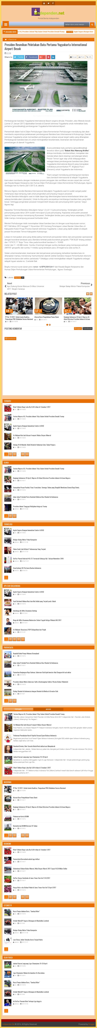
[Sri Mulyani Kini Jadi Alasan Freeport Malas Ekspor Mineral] (8, 728)
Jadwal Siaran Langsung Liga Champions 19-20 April (30, 757)
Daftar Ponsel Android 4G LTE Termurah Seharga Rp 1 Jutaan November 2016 (38, 558)
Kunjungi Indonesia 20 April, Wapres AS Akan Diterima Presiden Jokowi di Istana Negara (77, 319)
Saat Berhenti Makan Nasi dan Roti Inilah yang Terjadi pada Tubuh (34, 601)
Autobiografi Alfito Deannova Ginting (25, 610)
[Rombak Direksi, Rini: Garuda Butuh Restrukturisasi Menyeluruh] (8, 749)
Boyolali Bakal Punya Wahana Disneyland (26, 653)
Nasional (18, 278)
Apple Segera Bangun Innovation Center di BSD (28, 425)
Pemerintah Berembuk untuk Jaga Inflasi (26, 859)
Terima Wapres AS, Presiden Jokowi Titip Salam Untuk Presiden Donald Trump (30, 32)
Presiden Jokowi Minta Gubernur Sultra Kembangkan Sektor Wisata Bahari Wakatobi (40, 681)
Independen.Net (9, 1024)
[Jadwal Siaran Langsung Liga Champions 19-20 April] (8, 760)
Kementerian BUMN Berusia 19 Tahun (25, 825)
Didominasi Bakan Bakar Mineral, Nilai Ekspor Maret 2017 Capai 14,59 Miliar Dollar (40, 868)
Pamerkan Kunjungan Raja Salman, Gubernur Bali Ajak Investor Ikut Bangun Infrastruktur (42, 672)
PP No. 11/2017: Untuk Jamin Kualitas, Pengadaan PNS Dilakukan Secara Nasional (19, 318)
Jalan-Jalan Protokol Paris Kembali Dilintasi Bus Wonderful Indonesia (35, 496)
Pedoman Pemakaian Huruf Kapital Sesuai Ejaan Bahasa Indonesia (34, 735)
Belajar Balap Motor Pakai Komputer (25, 539)
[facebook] (53, 3)
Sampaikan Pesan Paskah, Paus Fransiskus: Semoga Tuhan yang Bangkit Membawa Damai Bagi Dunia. (46, 487)
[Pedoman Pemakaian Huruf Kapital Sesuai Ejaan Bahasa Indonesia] (8, 738)
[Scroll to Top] (93, 1024)
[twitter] (48, 3)
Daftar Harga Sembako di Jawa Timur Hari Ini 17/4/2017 (31, 878)
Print (82, 57)
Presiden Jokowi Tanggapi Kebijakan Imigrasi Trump (30, 506)
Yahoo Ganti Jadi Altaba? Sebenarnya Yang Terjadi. (29, 549)
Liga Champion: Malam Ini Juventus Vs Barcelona (28, 972)
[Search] (92, 24)
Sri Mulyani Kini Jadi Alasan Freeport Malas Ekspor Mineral (32, 435)
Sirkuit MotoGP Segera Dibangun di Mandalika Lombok (31, 920)
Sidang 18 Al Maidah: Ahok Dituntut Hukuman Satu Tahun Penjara (34, 444)
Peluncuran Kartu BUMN (21, 816)
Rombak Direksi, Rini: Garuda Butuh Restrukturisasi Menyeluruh (34, 746)
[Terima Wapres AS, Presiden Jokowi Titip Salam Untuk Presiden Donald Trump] (8, 717)
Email (74, 57)
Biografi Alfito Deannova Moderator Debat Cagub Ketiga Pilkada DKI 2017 (37, 620)
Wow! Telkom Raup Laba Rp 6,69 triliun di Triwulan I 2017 (31, 406)
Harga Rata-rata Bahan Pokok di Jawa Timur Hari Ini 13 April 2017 (34, 887)
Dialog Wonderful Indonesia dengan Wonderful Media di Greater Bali (35, 691)
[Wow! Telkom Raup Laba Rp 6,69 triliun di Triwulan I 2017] (8, 771)
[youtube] (44, 3)
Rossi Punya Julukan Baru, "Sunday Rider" (26, 911)
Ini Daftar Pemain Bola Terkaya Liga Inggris (27, 1001)
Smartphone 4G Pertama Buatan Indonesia (27, 567)
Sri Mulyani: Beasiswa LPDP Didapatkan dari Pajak (29, 629)
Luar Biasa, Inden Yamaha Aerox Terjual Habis (28, 939)
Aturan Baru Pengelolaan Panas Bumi (46, 317)
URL (90, 57)
